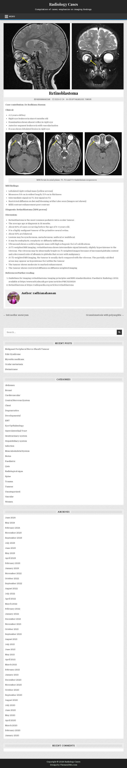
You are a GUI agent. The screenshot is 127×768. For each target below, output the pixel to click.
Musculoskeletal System (17, 451)
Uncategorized (12, 492)
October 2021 (12, 629)
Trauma (9, 481)
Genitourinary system (16, 436)
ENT (7, 420)
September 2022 (13, 583)
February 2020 (12, 730)
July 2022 (10, 593)
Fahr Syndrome (13, 354)
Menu (12, 16)
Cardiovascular (12, 395)
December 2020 (13, 680)
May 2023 (10, 553)
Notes (8, 456)
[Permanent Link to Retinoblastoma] (64, 56)
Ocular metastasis (14, 364)
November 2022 (13, 573)
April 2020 (10, 720)
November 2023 (13, 533)
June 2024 (10, 517)
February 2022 (12, 609)
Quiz (7, 466)
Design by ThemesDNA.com (63, 765)
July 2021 (10, 644)
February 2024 (12, 528)
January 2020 (12, 735)
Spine (8, 476)
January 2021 (12, 675)
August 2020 (11, 700)
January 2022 (12, 614)
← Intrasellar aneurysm (15, 315)
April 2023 (10, 558)
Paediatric (10, 461)
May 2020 (10, 715)
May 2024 (10, 523)
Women (9, 502)
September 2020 (13, 695)
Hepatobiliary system (16, 441)
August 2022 (11, 588)
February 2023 (12, 563)
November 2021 (13, 624)
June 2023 (10, 548)
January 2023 (12, 568)
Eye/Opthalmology (76, 99)
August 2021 (11, 639)
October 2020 (12, 690)
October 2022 (12, 578)
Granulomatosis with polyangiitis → (105, 315)
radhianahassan (43, 99)
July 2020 (10, 705)
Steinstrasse (11, 369)
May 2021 (10, 654)
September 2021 (13, 634)
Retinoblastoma (63, 93)
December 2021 (13, 619)
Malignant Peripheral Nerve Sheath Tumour (27, 349)
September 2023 (13, 538)
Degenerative (12, 410)
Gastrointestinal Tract (16, 431)
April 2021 (10, 659)
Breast (8, 390)
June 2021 (10, 649)
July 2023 (10, 543)
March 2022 (11, 604)
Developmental (12, 416)
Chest (8, 405)
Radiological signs (14, 471)
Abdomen (10, 385)
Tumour (88, 99)
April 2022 (10, 599)
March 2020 (11, 725)
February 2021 (12, 670)
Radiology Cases (63, 4)
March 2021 (11, 664)
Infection (9, 446)
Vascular (9, 496)
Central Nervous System (17, 400)
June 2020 (10, 710)
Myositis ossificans (14, 359)
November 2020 (13, 685)
